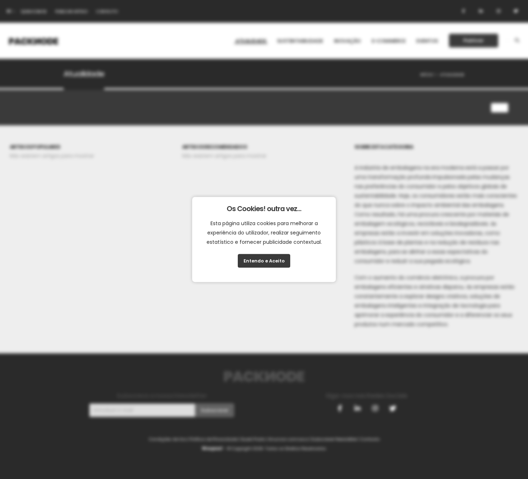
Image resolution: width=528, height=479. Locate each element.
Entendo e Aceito (264, 261)
